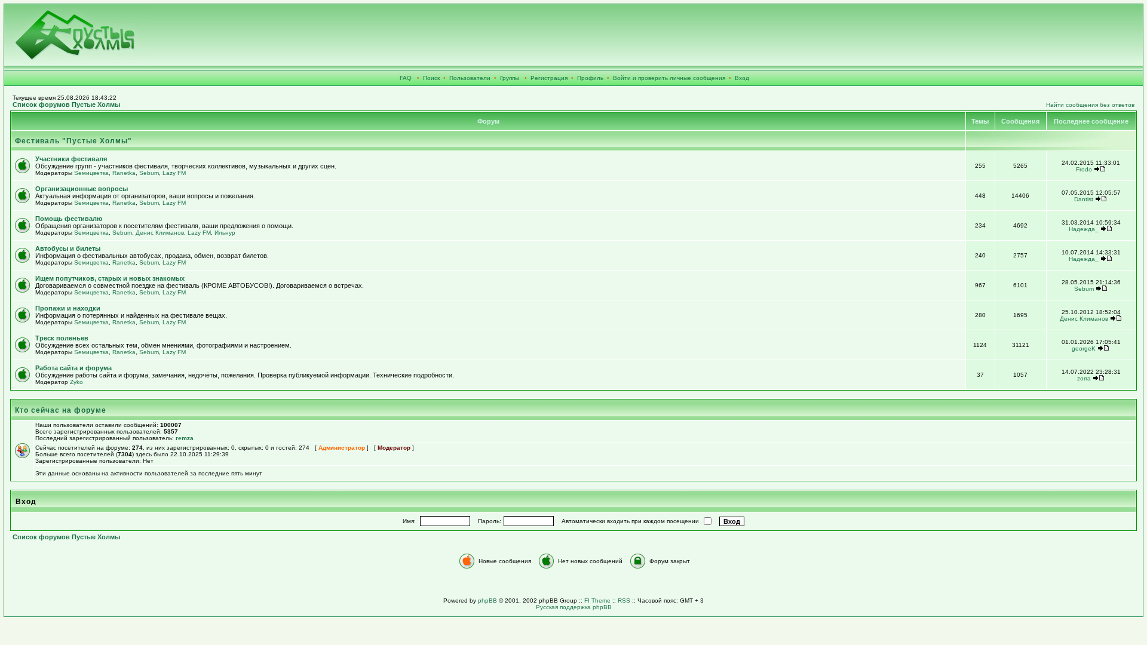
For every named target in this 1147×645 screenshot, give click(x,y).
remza (185, 438)
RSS (624, 600)
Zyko (76, 382)
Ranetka (124, 173)
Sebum (149, 173)
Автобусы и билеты (67, 248)
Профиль (590, 78)
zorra (1084, 378)
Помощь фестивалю (68, 218)
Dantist (1083, 199)
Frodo (1084, 169)
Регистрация (549, 78)
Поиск (431, 78)
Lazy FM (174, 173)
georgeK (1084, 348)
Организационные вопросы (81, 188)
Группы (509, 78)
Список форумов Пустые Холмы (66, 104)
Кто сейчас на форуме (60, 410)
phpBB (487, 600)
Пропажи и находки (67, 308)
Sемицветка (91, 173)
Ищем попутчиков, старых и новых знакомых (110, 278)
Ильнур (224, 232)
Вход (742, 78)
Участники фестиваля (71, 158)
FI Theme (597, 600)
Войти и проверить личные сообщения (669, 78)
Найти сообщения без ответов (1090, 105)
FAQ (406, 78)
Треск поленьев (61, 338)
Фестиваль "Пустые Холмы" (73, 141)
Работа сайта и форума (73, 367)
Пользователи (469, 78)
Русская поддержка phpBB (574, 607)
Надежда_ (1084, 229)
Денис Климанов (160, 232)
